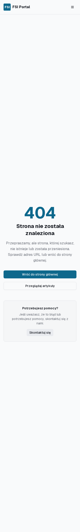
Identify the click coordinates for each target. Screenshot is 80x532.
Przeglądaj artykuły (40, 286)
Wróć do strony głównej (40, 274)
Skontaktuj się (40, 333)
